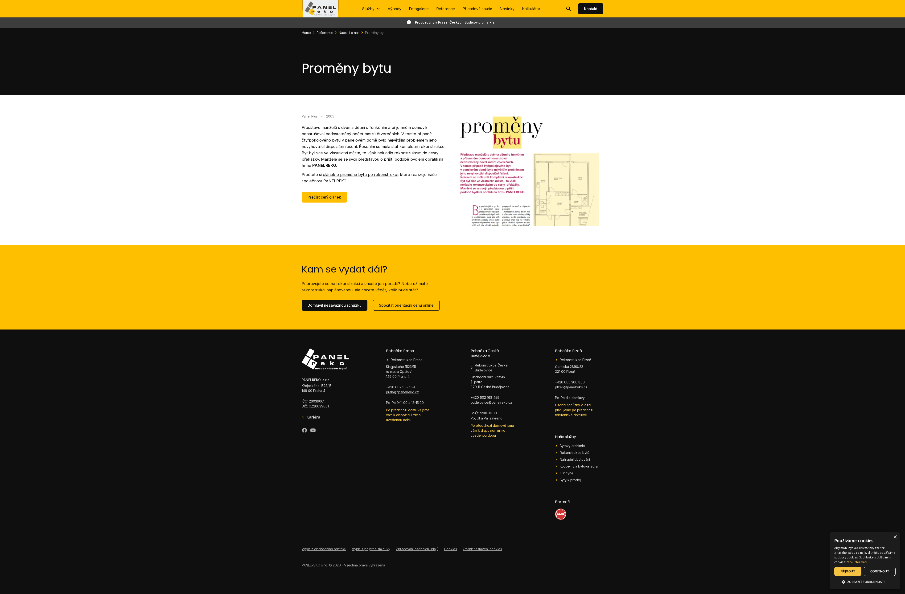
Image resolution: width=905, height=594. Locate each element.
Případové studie (477, 8)
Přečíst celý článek (324, 197)
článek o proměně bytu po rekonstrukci (360, 174)
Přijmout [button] (848, 571)
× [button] (895, 537)
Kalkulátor (531, 8)
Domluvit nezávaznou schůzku (335, 305)
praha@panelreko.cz (402, 392)
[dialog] (865, 560)
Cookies (450, 549)
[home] (320, 8)
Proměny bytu (376, 33)
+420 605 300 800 (570, 382)
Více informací (857, 562)
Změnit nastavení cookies (482, 549)
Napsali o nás (349, 33)
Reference (445, 8)
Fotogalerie (419, 8)
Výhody (394, 8)
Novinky (507, 8)
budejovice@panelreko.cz (491, 402)
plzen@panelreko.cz (571, 387)
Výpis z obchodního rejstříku (324, 549)
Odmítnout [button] (879, 571)
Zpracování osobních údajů (417, 549)
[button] (371, 8)
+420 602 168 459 (400, 387)
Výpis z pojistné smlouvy (371, 549)
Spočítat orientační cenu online (406, 305)
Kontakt (590, 8)
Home (306, 33)
